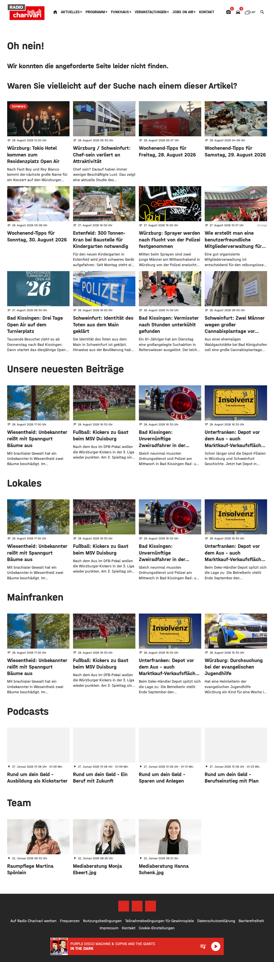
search (262, 12)
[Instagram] (137, 906)
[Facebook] (123, 906)
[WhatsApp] (150, 906)
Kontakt (206, 12)
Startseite (55, 12)
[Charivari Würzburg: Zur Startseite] (26, 12)
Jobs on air (182, 12)
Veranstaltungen (151, 12)
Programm (95, 12)
